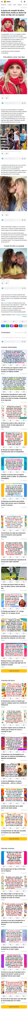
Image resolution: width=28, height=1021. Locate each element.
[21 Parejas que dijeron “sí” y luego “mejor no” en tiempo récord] (14, 600)
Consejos (3, 590)
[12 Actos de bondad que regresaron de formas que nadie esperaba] (14, 549)
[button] (5, 321)
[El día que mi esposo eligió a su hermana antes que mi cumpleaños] (14, 439)
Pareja (2, 453)
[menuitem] (3, 4)
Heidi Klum (12, 34)
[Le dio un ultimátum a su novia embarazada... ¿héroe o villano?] (14, 770)
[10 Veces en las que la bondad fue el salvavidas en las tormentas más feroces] (14, 910)
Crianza (2, 7)
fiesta (10, 298)
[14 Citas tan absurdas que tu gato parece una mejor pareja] (14, 795)
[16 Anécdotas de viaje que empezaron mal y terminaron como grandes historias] (14, 522)
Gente (2, 402)
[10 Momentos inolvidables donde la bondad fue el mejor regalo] (14, 936)
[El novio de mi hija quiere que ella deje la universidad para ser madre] (14, 988)
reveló (5, 303)
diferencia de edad (16, 37)
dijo (17, 226)
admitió (3, 118)
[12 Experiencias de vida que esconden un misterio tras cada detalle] (14, 820)
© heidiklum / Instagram (5, 95)
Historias (3, 373)
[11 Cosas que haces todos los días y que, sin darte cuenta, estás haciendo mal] (14, 574)
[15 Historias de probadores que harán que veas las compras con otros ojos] (14, 625)
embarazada (9, 168)
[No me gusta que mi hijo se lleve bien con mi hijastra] (14, 858)
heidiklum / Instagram (16, 314)
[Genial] (7, 2)
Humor (2, 539)
